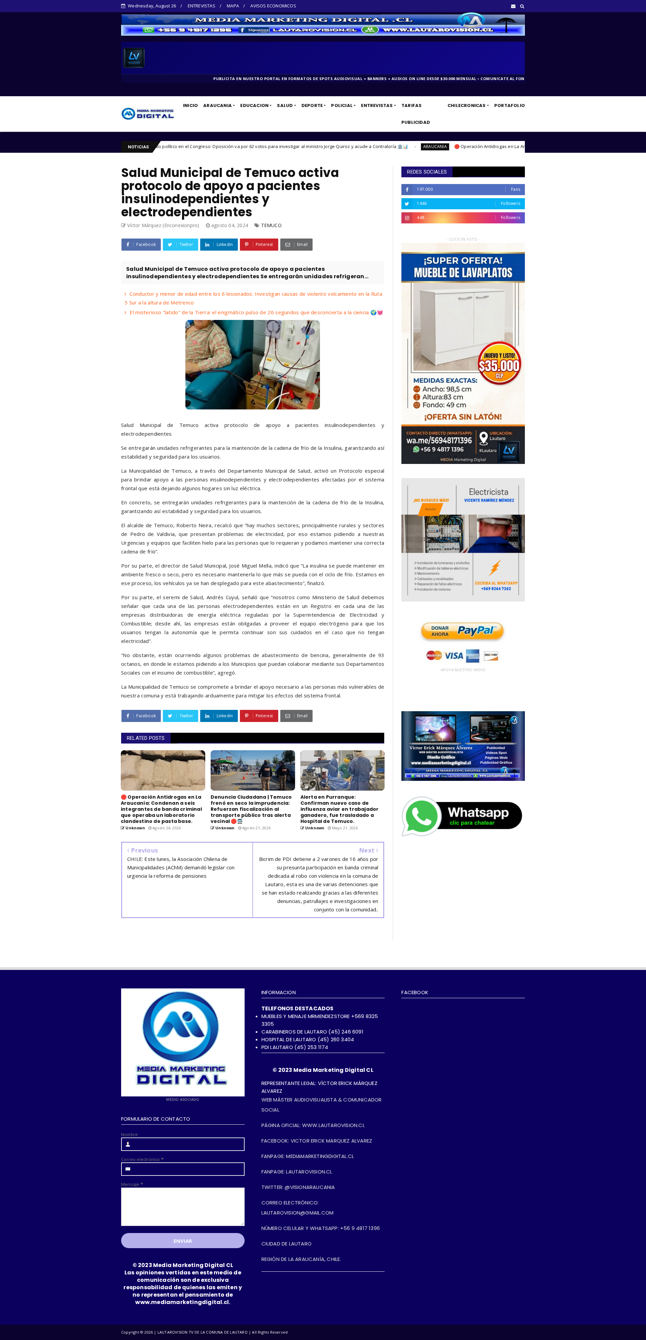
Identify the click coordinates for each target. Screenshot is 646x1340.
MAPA (233, 6)
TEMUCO (271, 225)
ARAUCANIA (217, 105)
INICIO (190, 105)
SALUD (285, 105)
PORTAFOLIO (509, 105)
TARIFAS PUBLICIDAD (415, 113)
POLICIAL (342, 105)
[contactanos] (463, 836)
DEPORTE (312, 105)
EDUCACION (254, 105)
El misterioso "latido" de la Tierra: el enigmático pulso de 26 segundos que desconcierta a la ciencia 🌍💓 (256, 312)
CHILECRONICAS (466, 105)
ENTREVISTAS (201, 6)
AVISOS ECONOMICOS (273, 6)
